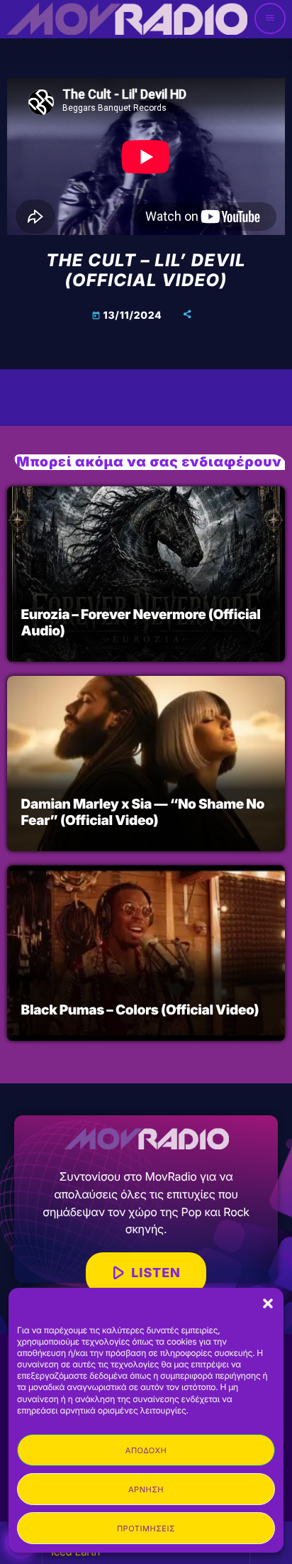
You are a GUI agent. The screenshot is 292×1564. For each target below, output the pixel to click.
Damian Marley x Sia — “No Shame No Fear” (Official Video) (142, 812)
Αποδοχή (146, 1450)
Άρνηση (146, 1489)
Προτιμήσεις (146, 1528)
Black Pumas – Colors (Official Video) (140, 1010)
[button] (268, 1303)
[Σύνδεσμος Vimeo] (126, 18)
